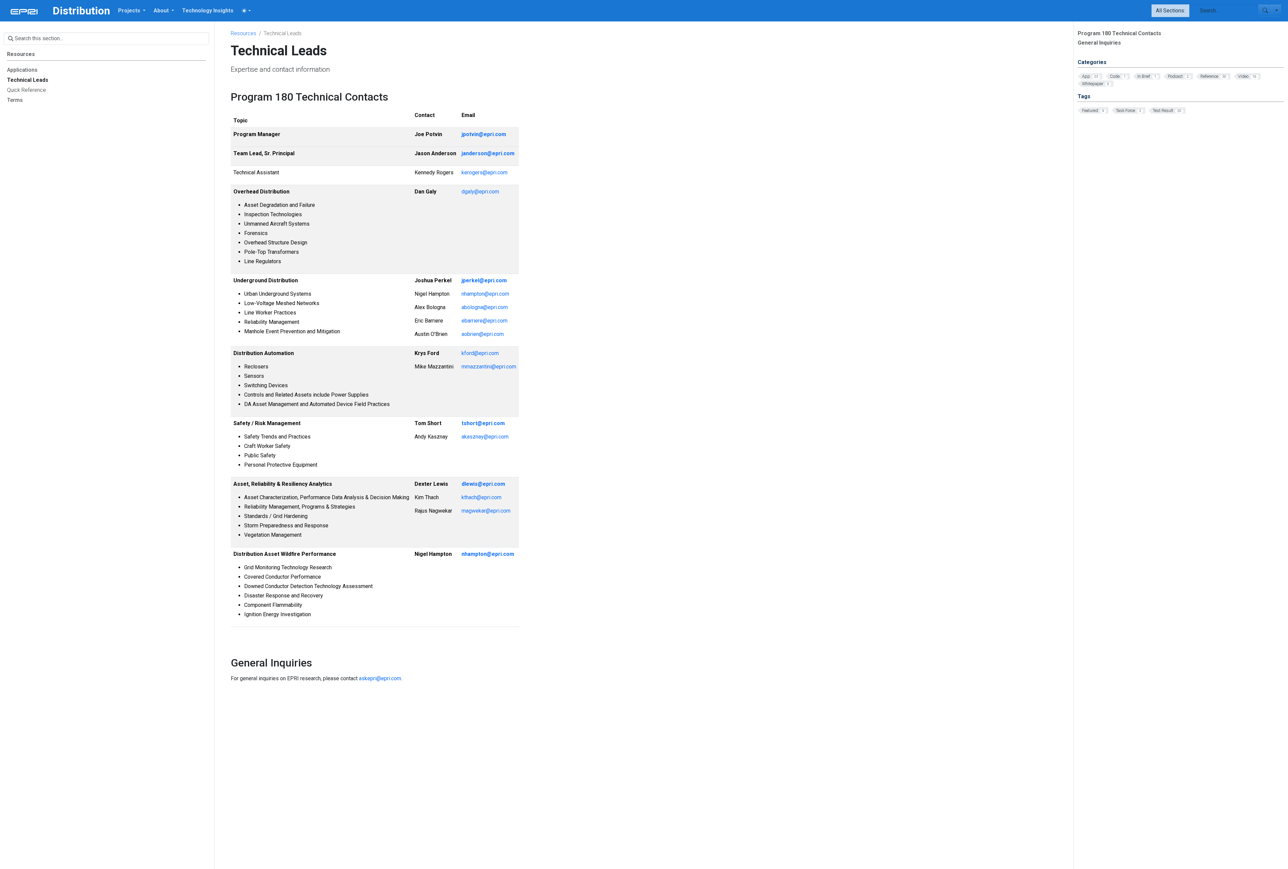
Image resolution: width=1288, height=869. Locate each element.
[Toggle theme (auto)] (246, 10)
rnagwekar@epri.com (486, 511)
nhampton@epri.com (485, 294)
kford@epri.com (480, 353)
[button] (131, 10)
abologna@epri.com (485, 307)
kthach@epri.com (481, 497)
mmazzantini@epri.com (489, 366)
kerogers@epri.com (484, 172)
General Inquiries (1099, 43)
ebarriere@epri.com (484, 320)
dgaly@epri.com (480, 191)
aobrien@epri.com (483, 334)
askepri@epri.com (380, 678)
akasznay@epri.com (485, 436)
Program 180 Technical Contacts (1119, 33)
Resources (243, 33)
